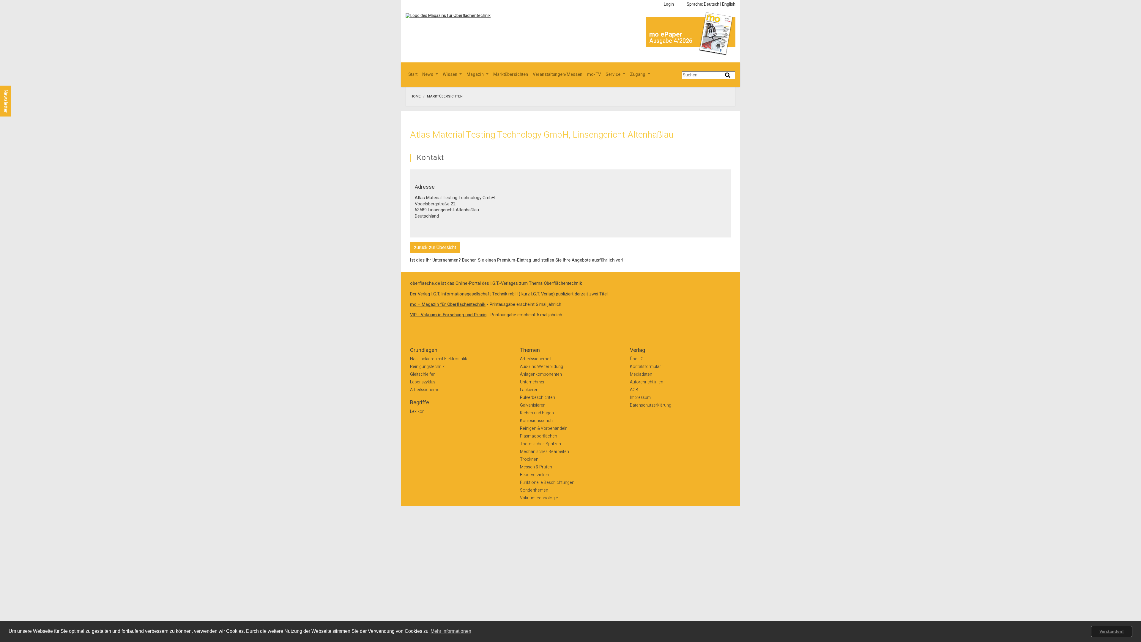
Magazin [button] (476, 74)
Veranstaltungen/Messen (557, 74)
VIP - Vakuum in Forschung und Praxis (448, 315)
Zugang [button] (638, 74)
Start (412, 74)
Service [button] (614, 74)
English (728, 4)
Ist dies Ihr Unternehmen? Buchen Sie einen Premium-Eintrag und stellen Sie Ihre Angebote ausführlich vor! (516, 260)
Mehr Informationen (451, 631)
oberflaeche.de (425, 283)
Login (669, 4)
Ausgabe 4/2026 (670, 41)
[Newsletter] (15, 80)
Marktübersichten (510, 74)
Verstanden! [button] (1111, 631)
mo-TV (594, 74)
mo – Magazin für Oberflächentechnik (448, 304)
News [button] (428, 74)
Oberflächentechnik (563, 283)
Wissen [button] (450, 74)
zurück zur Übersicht (435, 247)
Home (416, 96)
